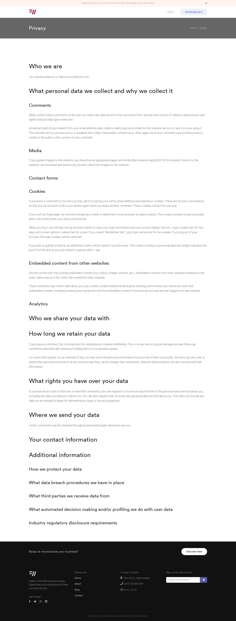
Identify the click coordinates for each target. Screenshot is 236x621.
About (78, 584)
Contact (79, 595)
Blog (77, 589)
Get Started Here (193, 12)
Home (170, 12)
